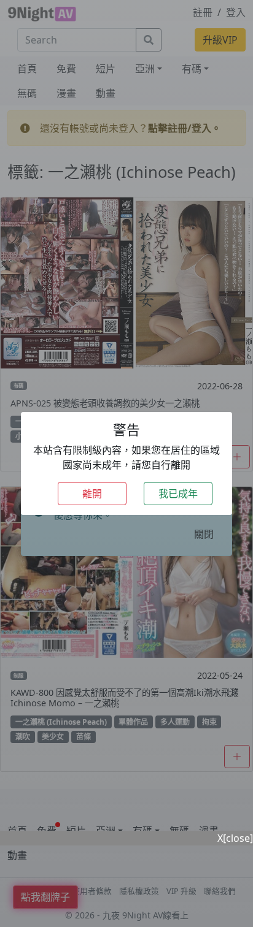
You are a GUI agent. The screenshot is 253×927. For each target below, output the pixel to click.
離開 (92, 493)
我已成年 (178, 493)
